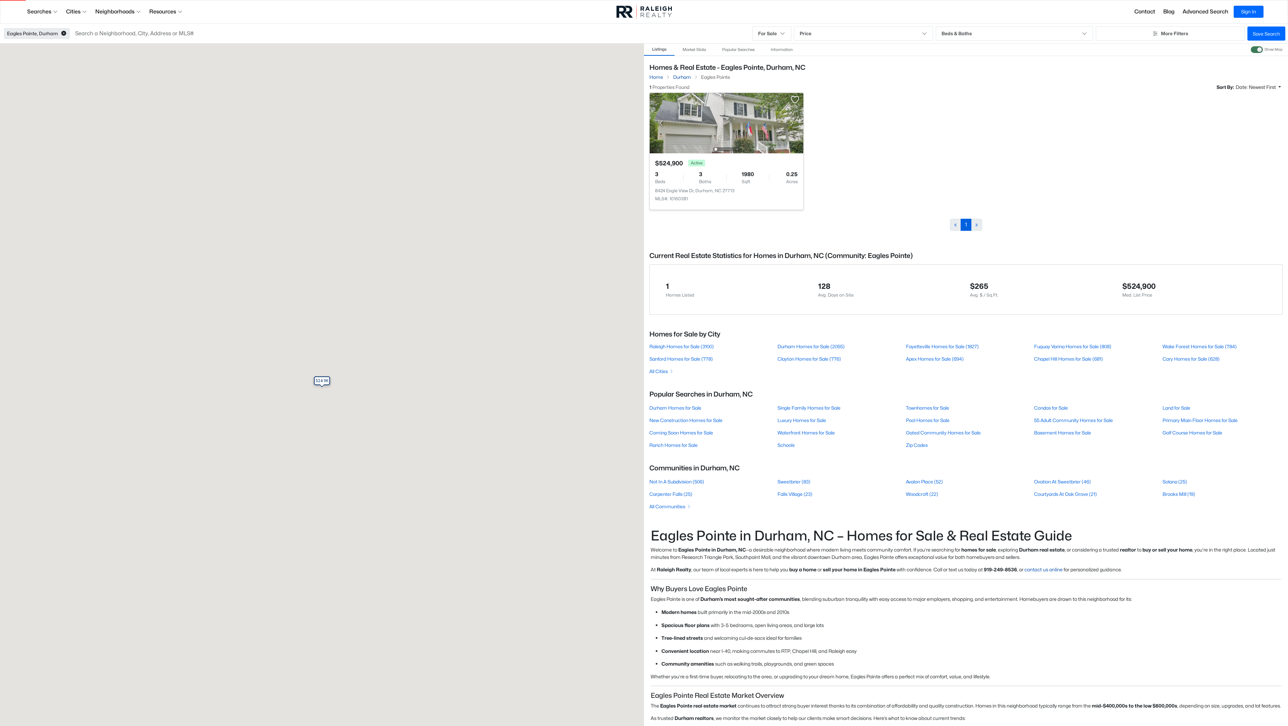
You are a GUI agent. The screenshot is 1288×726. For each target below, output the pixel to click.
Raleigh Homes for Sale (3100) (681, 346)
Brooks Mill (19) (1179, 494)
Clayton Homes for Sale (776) (809, 359)
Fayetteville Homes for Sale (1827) (942, 346)
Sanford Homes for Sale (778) (681, 359)
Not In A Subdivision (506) (676, 481)
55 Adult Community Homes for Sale (1073, 420)
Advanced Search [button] (1205, 11)
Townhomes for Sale (927, 408)
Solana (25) (1175, 481)
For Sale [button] (767, 33)
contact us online (1043, 569)
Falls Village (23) (794, 494)
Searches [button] (39, 11)
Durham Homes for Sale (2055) (811, 346)
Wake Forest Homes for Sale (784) (1200, 346)
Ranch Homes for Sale (673, 445)
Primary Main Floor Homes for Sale (1200, 420)
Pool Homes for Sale (928, 420)
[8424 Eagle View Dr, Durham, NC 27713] (726, 122)
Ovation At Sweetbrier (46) (1062, 481)
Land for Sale (1176, 408)
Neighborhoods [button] (115, 11)
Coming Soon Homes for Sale (681, 432)
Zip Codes (917, 445)
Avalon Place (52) (924, 481)
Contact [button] (1144, 11)
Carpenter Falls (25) (670, 494)
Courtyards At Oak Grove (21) (1065, 494)
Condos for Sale (1051, 408)
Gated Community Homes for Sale (943, 432)
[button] (64, 33)
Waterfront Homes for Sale (806, 432)
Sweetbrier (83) (793, 481)
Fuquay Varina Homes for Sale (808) (1072, 346)
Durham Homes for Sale (675, 408)
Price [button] (805, 33)
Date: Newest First (1256, 87)
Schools (786, 445)
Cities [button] (73, 11)
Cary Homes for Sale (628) (1191, 359)
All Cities (658, 371)
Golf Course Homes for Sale (1192, 432)
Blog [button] (1169, 11)
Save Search (1266, 34)
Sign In (1248, 11)
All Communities (667, 506)
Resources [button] (162, 11)
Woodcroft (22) (922, 494)
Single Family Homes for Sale (809, 408)
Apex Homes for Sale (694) (935, 359)
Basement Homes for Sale (1062, 432)
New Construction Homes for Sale (685, 420)
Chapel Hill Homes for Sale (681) (1068, 359)
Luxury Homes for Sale (801, 420)
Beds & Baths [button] (957, 33)
